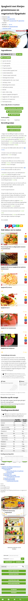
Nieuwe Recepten (14, 574)
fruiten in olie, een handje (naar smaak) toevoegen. (11, 153)
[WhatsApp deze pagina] (17, 226)
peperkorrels (6, 154)
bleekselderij (21, 141)
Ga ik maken (6, 57)
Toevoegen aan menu (15, 111)
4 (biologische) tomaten (8, 77)
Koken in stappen (15, 130)
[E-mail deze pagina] (21, 226)
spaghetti (18, 200)
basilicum (19, 211)
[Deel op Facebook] (26, 239)
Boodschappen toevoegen (15, 108)
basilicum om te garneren (8, 99)
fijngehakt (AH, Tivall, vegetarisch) (10, 97)
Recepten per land (13, 580)
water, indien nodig (7, 92)
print (20, 54)
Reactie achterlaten (9, 407)
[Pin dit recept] (10, 226)
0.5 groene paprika (7, 68)
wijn (7, 162)
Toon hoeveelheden (15, 127)
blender (4, 89)
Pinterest (14, 592)
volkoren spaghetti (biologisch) (10, 94)
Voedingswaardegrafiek (12, 481)
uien (17, 135)
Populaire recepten (13, 583)
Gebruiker (6, 555)
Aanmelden (19, 562)
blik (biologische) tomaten (8, 85)
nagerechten (21, 20)
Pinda (3, 381)
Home (2, 484)
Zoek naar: (4, 566)
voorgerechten (13, 20)
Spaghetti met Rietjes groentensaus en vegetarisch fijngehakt (11, 467)
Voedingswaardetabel (9, 479)
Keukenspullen (10, 472)
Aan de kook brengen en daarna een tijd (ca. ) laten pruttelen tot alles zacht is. (12, 168)
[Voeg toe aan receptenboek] (26, 236)
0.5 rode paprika (6, 63)
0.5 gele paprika (6, 65)
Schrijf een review (6, 28)
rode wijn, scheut (6, 82)
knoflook (8, 141)
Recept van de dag (13, 571)
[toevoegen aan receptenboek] (23, 501)
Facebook (14, 589)
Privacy (20, 596)
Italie (8, 17)
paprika (4, 137)
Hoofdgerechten (6, 487)
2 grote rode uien (6, 61)
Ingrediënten (7, 469)
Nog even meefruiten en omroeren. (11, 157)
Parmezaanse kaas (7, 101)
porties (5, 22)
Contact (17, 596)
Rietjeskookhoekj (13, 26)
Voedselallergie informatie (13, 476)
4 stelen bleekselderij (7, 73)
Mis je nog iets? (14, 114)
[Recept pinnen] (26, 241)
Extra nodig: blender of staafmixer (15, 471)
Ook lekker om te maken (10, 475)
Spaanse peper (6, 143)
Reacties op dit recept (9, 478)
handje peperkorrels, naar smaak (10, 80)
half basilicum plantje (7, 87)
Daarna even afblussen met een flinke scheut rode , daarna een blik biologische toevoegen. (13, 162)
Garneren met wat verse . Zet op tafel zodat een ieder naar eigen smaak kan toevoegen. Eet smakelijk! (13, 215)
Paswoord (6, 558)
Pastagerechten (11, 19)
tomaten (13, 144)
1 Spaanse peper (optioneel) (9, 75)
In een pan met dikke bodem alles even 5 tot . (12, 148)
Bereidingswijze (8, 474)
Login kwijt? (8, 562)
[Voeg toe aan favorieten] (26, 234)
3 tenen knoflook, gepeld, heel (9, 70)
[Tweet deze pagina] (14, 226)
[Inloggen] (22, 559)
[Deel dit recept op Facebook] (6, 226)
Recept (3, 485)
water (12, 180)
